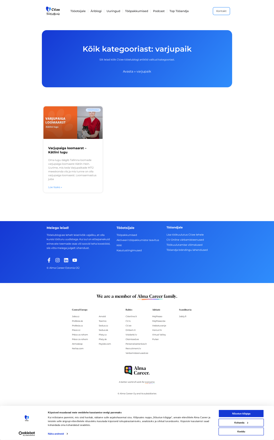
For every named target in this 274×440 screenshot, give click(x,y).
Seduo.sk (103, 330)
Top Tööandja (179, 11)
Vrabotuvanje (159, 325)
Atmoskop (77, 344)
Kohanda (239, 422)
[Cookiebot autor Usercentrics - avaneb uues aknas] (27, 433)
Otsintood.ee (132, 339)
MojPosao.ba (158, 321)
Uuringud (113, 11)
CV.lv (128, 321)
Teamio (102, 321)
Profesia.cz (77, 325)
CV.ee (128, 325)
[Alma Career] (137, 370)
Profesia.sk (77, 321)
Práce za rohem (80, 339)
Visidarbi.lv (131, 334)
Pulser (155, 339)
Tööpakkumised (136, 11)
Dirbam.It (131, 330)
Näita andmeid (56, 433)
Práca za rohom (80, 334)
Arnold (102, 316)
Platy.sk (103, 339)
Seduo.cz (103, 325)
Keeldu (241, 431)
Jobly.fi (182, 316)
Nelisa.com (78, 348)
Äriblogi (96, 11)
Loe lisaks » (55, 187)
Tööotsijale (78, 11)
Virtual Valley (159, 334)
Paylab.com (105, 344)
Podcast (159, 11)
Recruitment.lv (133, 348)
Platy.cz (103, 334)
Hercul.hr (157, 330)
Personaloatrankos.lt (136, 344)
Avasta (128, 71)
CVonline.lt (131, 316)
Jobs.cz (75, 316)
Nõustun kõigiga (241, 413)
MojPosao (157, 316)
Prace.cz (76, 330)
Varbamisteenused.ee (137, 353)
